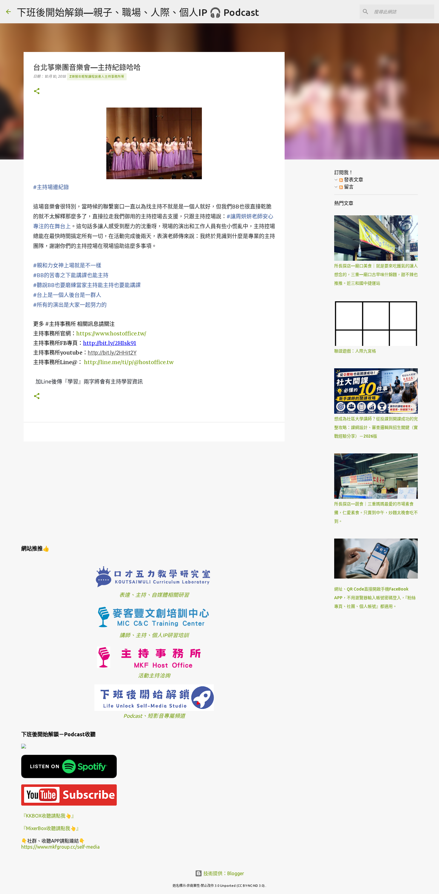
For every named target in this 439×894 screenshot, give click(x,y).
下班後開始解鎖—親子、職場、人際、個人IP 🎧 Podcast (138, 12)
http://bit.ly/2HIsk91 (109, 343)
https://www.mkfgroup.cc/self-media (60, 846)
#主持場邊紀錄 (51, 187)
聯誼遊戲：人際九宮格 (355, 351)
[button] (36, 92)
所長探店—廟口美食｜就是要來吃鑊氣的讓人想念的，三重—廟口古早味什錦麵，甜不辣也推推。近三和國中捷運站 (376, 274)
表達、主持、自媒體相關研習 (154, 595)
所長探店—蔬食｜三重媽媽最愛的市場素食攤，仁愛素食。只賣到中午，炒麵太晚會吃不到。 (376, 513)
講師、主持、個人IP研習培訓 (154, 635)
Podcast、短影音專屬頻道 (154, 716)
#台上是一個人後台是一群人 (67, 294)
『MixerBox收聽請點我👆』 (51, 828)
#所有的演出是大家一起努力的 (70, 304)
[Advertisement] (154, 492)
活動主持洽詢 (154, 675)
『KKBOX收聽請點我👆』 (48, 815)
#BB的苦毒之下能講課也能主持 (70, 275)
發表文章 (353, 179)
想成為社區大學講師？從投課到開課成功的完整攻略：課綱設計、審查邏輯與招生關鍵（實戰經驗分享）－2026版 (376, 427)
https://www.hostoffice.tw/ (111, 333)
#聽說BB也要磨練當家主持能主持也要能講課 (87, 285)
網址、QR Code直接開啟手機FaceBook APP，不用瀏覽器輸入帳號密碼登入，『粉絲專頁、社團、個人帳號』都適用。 (375, 598)
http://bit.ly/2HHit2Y (112, 352)
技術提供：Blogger (223, 873)
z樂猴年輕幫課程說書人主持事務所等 (96, 76)
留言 (348, 186)
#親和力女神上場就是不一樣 (67, 265)
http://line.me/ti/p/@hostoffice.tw (129, 362)
